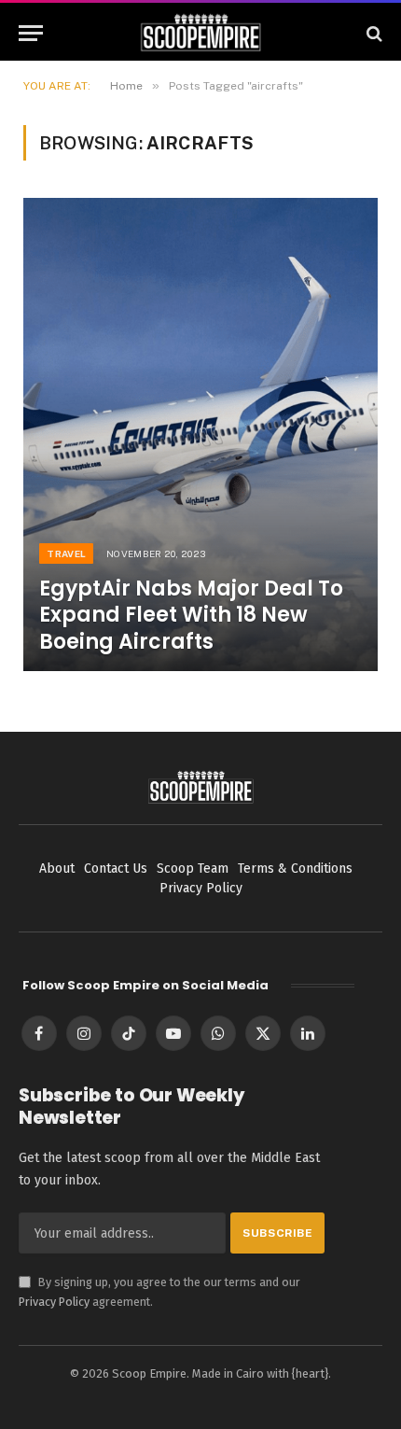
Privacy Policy (54, 1302)
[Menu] (31, 33)
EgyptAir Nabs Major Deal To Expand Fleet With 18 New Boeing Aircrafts (191, 614)
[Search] (372, 33)
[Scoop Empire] (201, 33)
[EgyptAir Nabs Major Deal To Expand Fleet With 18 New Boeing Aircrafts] (200, 434)
